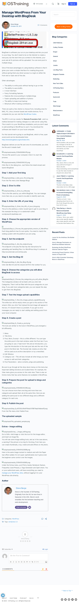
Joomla (55, 65)
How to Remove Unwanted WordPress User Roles (64, 210)
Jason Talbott (61, 176)
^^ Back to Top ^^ (67, 590)
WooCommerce (58, 110)
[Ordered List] (21, 562)
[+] (38, 561)
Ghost (55, 61)
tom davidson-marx (63, 190)
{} (35, 561)
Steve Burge (14, 24)
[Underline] (16, 562)
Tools (54, 101)
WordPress (15, 519)
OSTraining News (58, 88)
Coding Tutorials (58, 47)
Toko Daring (61, 208)
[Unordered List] (24, 562)
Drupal (55, 52)
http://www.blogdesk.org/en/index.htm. (16, 140)
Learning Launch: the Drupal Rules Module (65, 156)
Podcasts (56, 92)
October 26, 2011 (16, 26)
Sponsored (56, 97)
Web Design (57, 106)
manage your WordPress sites (12, 473)
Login (46, 549)
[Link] (32, 562)
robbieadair (60, 131)
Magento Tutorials (58, 74)
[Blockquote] (27, 562)
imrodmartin (61, 154)
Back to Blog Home (63, 27)
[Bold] (10, 562)
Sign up (72, 4)
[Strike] (19, 562)
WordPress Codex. (30, 114)
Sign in (64, 4)
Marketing (56, 79)
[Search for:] (63, 15)
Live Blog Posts (58, 70)
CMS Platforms (57, 43)
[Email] (29, 507)
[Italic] (13, 562)
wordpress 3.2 (13, 522)
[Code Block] (29, 562)
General (55, 56)
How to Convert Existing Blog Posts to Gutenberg (66, 192)
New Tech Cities (58, 83)
